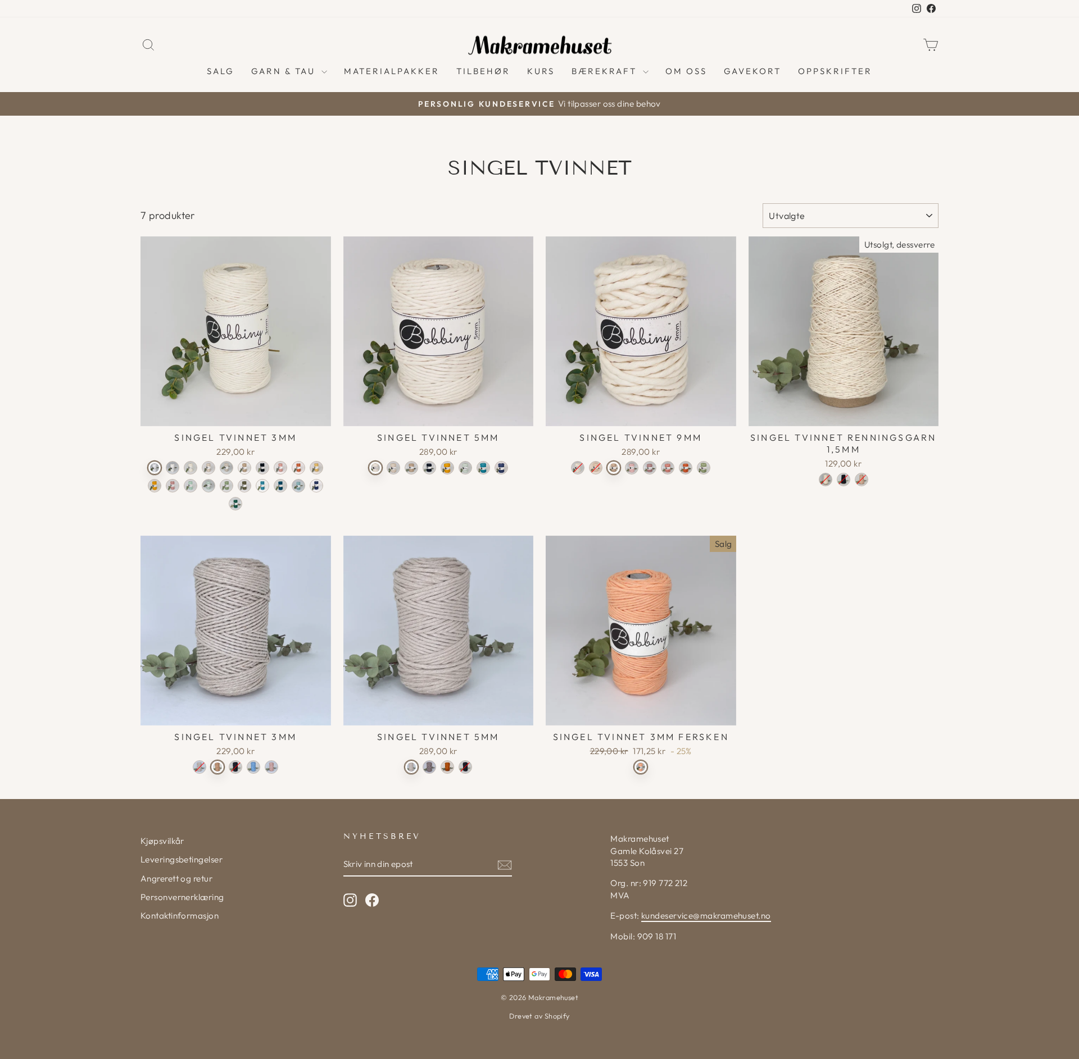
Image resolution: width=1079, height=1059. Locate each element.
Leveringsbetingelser (181, 859)
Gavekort (752, 71)
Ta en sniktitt (236, 413)
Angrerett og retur (176, 878)
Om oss (686, 71)
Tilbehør (483, 71)
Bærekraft (606, 71)
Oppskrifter (835, 71)
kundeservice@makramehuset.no (706, 915)
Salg (220, 71)
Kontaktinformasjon (179, 915)
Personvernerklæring (182, 897)
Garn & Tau (285, 71)
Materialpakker (391, 71)
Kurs (541, 71)
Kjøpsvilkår (162, 841)
